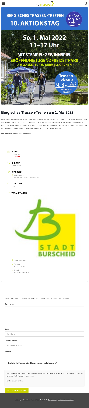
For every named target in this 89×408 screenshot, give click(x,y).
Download (27, 133)
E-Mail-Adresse (11, 340)
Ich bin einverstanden (14, 381)
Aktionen (16, 187)
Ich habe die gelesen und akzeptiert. (32, 363)
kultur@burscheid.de (22, 272)
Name (7, 329)
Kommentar (10, 304)
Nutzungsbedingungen (24, 376)
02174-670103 (19, 266)
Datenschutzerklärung (27, 363)
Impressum (52, 400)
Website (8, 352)
